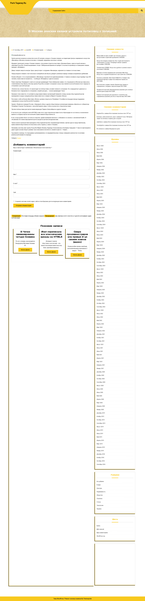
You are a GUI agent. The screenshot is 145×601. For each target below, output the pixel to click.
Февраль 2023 (101, 289)
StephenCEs (100, 113)
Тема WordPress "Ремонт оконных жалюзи (67, 598)
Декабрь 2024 (101, 214)
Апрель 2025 (100, 200)
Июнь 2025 (100, 193)
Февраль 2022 (101, 331)
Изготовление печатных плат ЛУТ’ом (120, 113)
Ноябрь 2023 (100, 259)
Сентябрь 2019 (101, 423)
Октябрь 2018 (101, 461)
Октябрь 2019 (101, 420)
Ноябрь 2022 (100, 300)
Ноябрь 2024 (100, 217)
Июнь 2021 (100, 351)
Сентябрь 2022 (101, 307)
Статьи (99, 502)
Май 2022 (99, 320)
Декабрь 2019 (101, 413)
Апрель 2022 (100, 324)
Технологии (100, 505)
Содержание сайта (59, 10)
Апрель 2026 (100, 159)
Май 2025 (99, 197)
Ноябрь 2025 (100, 176)
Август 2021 (100, 344)
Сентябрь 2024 (101, 224)
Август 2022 (100, 310)
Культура (99, 488)
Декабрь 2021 (101, 334)
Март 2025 (100, 204)
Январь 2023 (100, 293)
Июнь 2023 (100, 276)
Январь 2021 (100, 368)
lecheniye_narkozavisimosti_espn (106, 117)
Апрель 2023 (100, 283)
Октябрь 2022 (101, 303)
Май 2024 (99, 238)
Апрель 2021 (100, 358)
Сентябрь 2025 (101, 183)
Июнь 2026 (100, 152)
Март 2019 (100, 444)
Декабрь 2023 (101, 255)
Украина (99, 509)
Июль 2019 (100, 430)
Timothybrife (100, 125)
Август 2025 (100, 187)
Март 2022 (100, 327)
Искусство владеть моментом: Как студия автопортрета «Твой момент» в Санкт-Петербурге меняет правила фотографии (113, 62)
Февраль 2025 (101, 207)
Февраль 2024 (101, 248)
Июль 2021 (100, 348)
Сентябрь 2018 (101, 464)
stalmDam (99, 122)
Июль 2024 (100, 231)
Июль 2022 (100, 313)
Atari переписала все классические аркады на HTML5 (51, 234)
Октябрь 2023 (101, 262)
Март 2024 (100, 245)
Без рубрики (100, 481)
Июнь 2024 (100, 235)
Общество (100, 495)
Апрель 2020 (100, 399)
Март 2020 (100, 402)
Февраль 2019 (101, 447)
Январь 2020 (100, 409)
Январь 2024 (100, 252)
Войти (98, 526)
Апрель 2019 (100, 440)
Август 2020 (100, 385)
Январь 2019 (100, 450)
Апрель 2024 (100, 241)
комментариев (102, 532)
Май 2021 (99, 354)
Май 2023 (99, 279)
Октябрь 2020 (101, 378)
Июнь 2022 (100, 317)
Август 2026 (100, 145)
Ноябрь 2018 (100, 457)
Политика (99, 498)
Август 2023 (100, 269)
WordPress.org (101, 536)
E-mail (15, 183)
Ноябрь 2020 (100, 375)
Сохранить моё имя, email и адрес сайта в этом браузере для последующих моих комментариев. (43, 201)
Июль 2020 (100, 389)
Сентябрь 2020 (101, 382)
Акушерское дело (115, 129)
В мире (19, 138)
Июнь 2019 (100, 433)
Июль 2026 (100, 149)
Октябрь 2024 (101, 221)
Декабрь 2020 (101, 372)
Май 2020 (99, 396)
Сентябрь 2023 (101, 265)
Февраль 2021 (101, 365)
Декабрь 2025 (101, 173)
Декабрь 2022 (101, 296)
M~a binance (100, 129)
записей (100, 529)
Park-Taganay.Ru (18, 3)
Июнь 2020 (100, 392)
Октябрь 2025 (101, 180)
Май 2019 (99, 437)
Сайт (14, 192)
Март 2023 (100, 286)
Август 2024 (100, 228)
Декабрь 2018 (101, 454)
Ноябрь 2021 (100, 337)
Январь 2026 (100, 169)
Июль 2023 (100, 272)
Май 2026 (99, 156)
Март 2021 (100, 361)
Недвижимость (101, 491)
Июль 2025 (100, 190)
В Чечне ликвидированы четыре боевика (25, 234)
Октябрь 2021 (101, 341)
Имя (15, 174)
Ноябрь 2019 (100, 416)
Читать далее (25, 250)
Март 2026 (100, 163)
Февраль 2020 (101, 406)
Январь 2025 (100, 211)
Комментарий (17, 151)
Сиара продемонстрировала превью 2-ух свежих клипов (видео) (77, 236)
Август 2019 (100, 426)
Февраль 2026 (101, 166)
